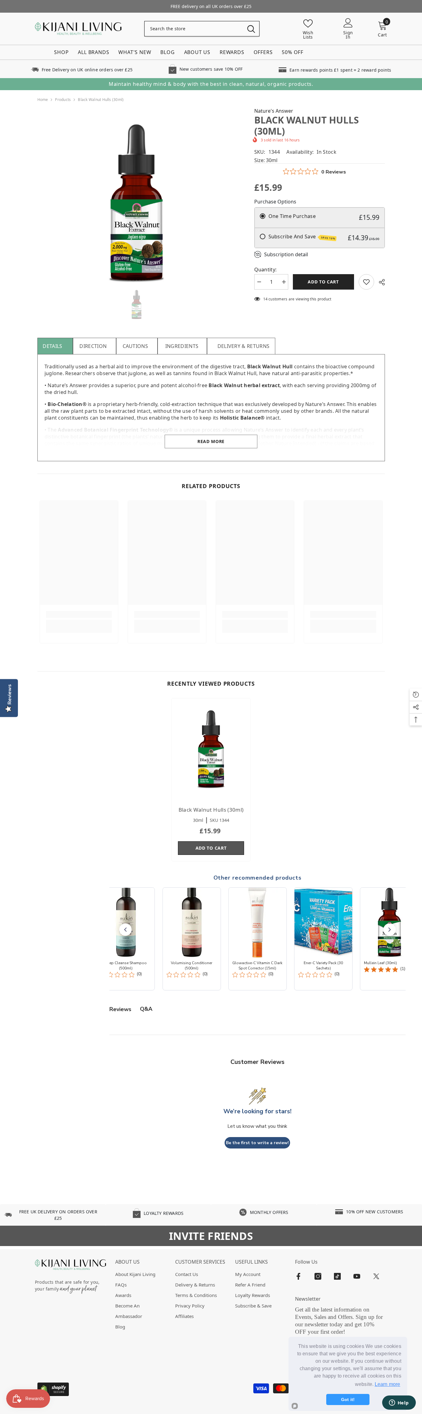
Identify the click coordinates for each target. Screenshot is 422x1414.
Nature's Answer (273, 110)
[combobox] (194, 28)
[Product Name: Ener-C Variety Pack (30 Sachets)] (323, 938)
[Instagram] (317, 1276)
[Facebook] (298, 1276)
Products (63, 99)
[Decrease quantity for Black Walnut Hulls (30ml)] (259, 282)
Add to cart (324, 282)
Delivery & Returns (243, 346)
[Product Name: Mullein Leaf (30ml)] (389, 938)
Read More (211, 441)
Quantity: (265, 269)
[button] (125, 929)
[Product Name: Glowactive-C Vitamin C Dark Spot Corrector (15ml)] (257, 938)
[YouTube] (356, 1276)
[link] (81, 69)
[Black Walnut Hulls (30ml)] (211, 749)
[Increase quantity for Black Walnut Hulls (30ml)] (283, 282)
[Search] (202, 28)
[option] (136, 203)
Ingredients (182, 346)
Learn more (387, 1384)
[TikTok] (337, 1276)
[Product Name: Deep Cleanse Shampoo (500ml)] (125, 938)
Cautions (135, 346)
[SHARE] (379, 282)
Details (52, 346)
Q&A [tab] (146, 1009)
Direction (93, 346)
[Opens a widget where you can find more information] (399, 1403)
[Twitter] (376, 1276)
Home (42, 99)
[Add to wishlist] (366, 282)
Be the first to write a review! (257, 1143)
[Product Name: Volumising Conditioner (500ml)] (191, 938)
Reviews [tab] (120, 1009)
